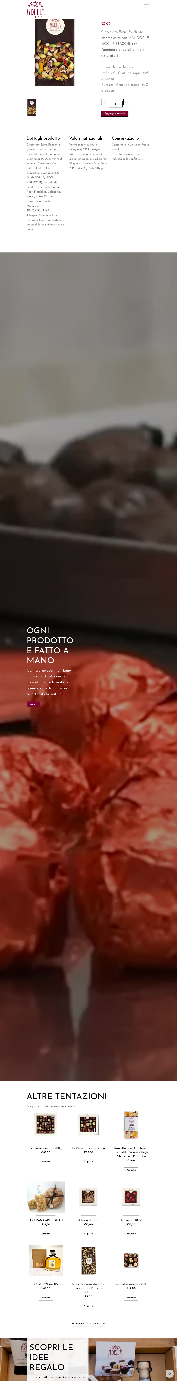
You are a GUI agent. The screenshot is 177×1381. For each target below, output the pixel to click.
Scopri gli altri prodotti (88, 1324)
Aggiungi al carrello (115, 113)
